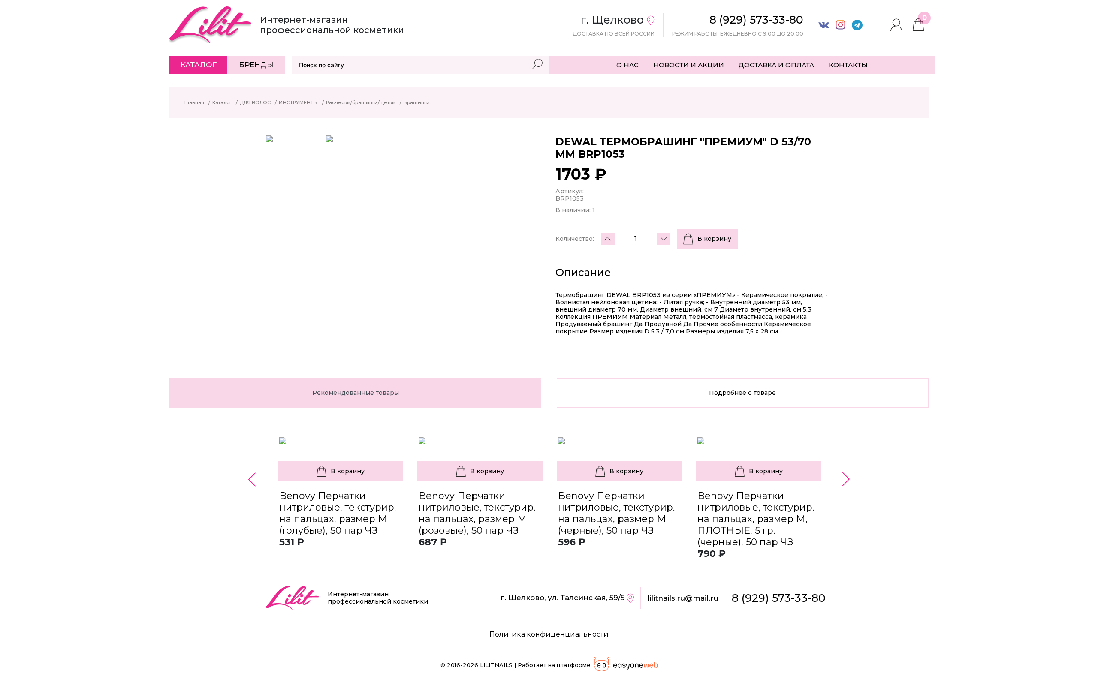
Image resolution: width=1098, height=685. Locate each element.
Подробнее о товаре (742, 393)
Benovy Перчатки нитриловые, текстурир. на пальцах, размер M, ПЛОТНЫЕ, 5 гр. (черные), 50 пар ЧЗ (755, 519)
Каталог (199, 64)
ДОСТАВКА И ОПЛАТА (776, 65)
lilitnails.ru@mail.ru (682, 598)
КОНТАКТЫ (848, 65)
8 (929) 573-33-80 (779, 598)
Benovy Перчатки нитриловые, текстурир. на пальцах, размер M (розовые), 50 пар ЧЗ (477, 513)
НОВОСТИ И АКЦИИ (688, 65)
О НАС (627, 65)
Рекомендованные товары (355, 393)
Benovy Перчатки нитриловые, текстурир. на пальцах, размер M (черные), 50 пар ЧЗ (616, 513)
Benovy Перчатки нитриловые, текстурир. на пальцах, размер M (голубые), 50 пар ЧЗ (337, 513)
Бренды (256, 64)
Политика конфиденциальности (549, 634)
